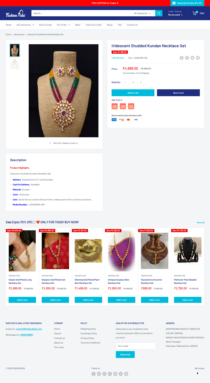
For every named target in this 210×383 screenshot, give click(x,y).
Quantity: (116, 82)
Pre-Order (62, 24)
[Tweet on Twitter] (192, 57)
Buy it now (178, 92)
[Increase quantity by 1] (141, 82)
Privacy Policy (87, 338)
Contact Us (132, 24)
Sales (77, 24)
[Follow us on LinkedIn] (121, 374)
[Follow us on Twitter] (99, 374)
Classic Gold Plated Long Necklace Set (20, 281)
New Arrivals (45, 24)
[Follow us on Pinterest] (110, 374)
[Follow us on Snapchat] (126, 374)
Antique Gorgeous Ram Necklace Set (118, 281)
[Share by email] (198, 57)
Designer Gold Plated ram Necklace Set (53, 281)
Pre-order (59, 347)
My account (174, 14)
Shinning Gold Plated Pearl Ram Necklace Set (87, 281)
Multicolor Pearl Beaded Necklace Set (185, 281)
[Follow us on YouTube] (115, 374)
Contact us (59, 338)
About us (58, 342)
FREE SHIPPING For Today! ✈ (105, 3)
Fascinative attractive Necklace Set (151, 281)
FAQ (120, 24)
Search (57, 333)
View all (201, 222)
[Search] (158, 13)
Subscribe (125, 354)
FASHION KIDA (118, 58)
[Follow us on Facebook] (94, 374)
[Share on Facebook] (182, 57)
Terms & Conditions (90, 342)
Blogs (110, 24)
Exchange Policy (89, 333)
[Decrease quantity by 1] (126, 82)
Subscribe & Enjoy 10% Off (189, 3)
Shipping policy (88, 328)
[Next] (204, 266)
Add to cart (133, 92)
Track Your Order (93, 24)
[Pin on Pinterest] (187, 57)
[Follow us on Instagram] (104, 374)
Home (9, 24)
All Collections (24, 24)
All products (19, 34)
